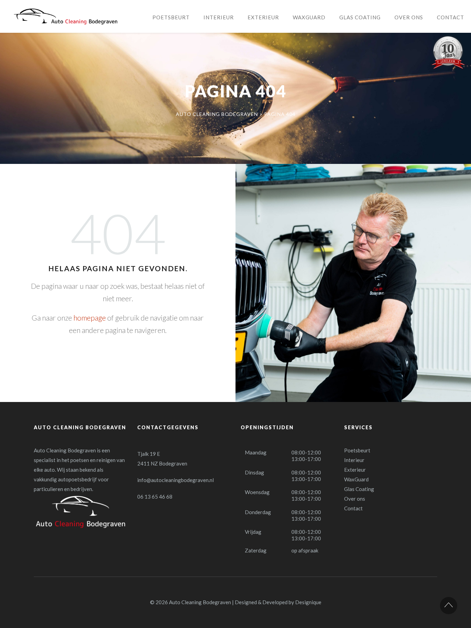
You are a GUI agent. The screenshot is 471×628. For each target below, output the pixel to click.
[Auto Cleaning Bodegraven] (65, 16)
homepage (89, 317)
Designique (308, 602)
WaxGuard (356, 479)
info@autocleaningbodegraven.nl (175, 480)
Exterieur (355, 470)
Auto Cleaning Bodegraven (200, 602)
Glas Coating (359, 489)
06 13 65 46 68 (154, 496)
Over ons (354, 498)
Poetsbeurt (357, 450)
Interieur (354, 460)
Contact (353, 508)
